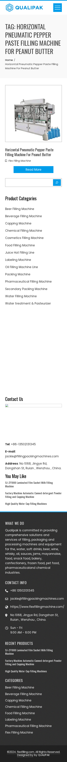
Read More (33, 170)
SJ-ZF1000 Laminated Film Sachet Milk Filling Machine (29, 484)
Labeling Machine (18, 260)
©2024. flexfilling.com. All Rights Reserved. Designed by (33, 753)
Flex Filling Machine (19, 161)
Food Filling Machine (20, 245)
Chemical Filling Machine (23, 231)
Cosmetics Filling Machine (24, 238)
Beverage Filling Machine (23, 216)
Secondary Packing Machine (26, 289)
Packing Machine (17, 274)
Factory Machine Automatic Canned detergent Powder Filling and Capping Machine (33, 495)
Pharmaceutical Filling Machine (28, 281)
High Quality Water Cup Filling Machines (26, 504)
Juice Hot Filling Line (19, 252)
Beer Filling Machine (19, 209)
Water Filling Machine (21, 296)
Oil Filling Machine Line (21, 267)
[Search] (57, 182)
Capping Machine (18, 223)
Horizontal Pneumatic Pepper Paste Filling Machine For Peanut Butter (29, 152)
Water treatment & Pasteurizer (28, 303)
